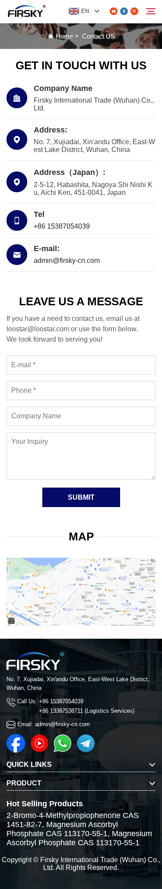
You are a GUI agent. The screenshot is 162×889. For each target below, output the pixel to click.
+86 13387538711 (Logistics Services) (86, 711)
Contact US (98, 36)
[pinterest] (134, 11)
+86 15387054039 (62, 226)
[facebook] (124, 11)
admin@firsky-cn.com (67, 260)
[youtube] (114, 11)
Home (64, 36)
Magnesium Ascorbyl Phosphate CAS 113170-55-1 (62, 829)
